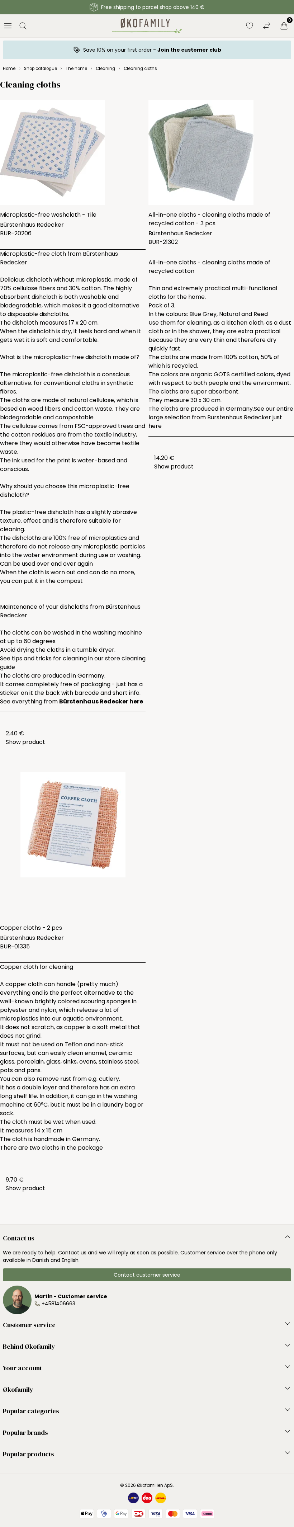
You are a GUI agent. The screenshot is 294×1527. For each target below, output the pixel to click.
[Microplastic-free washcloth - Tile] (73, 152)
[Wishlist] (249, 26)
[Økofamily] (147, 25)
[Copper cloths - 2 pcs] (73, 845)
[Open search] (23, 26)
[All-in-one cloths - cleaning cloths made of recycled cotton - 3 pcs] (221, 152)
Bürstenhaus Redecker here (101, 701)
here (155, 426)
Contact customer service (147, 1274)
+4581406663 (58, 1303)
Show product (25, 742)
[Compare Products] (267, 26)
